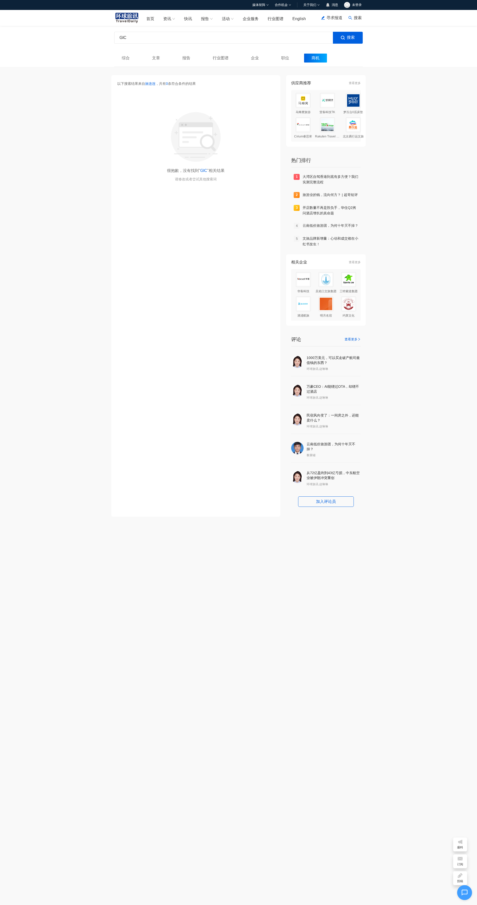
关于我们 (309, 5)
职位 (285, 58)
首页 (150, 19)
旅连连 (150, 84)
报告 (205, 19)
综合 (126, 58)
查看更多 (355, 83)
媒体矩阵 (258, 5)
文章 (156, 58)
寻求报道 (334, 18)
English (299, 19)
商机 (315, 58)
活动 (226, 19)
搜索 (351, 37)
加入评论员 (326, 501)
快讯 (188, 19)
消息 (335, 5)
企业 (255, 58)
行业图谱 (275, 19)
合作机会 (281, 5)
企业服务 (251, 19)
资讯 (167, 19)
